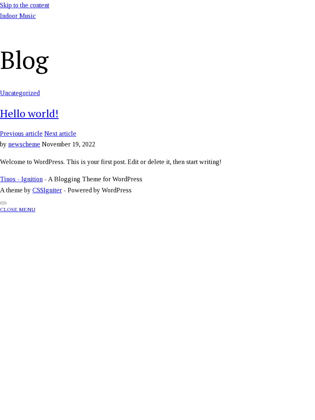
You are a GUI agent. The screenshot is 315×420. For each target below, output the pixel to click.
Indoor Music (18, 15)
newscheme (24, 144)
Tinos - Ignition (21, 179)
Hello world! (29, 113)
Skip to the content (24, 5)
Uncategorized (20, 92)
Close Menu (17, 209)
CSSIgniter (47, 190)
